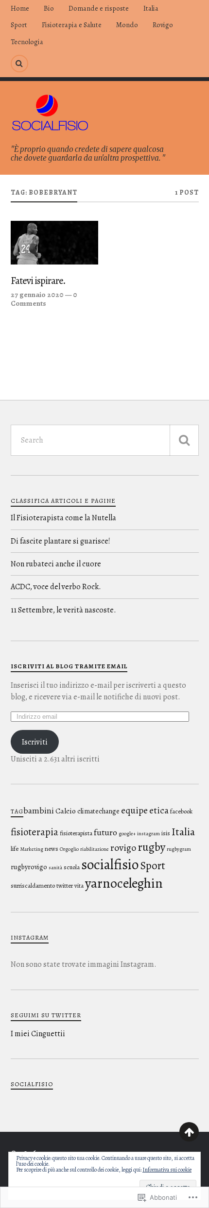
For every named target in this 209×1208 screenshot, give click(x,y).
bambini (38, 810)
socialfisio (110, 864)
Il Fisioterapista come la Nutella (63, 518)
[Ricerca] (184, 440)
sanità (55, 867)
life (14, 848)
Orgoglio (69, 849)
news (51, 848)
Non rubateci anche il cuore (56, 564)
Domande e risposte (99, 8)
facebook (181, 811)
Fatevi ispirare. (38, 280)
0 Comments (44, 298)
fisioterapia (34, 832)
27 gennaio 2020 (37, 294)
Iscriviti (35, 742)
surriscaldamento (33, 885)
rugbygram (179, 849)
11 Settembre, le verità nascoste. (63, 610)
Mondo (127, 25)
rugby (151, 847)
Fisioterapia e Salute (72, 25)
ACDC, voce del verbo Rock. (56, 586)
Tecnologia (27, 42)
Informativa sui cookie (167, 1170)
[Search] (19, 63)
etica (159, 810)
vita (79, 885)
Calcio (65, 811)
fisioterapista (76, 833)
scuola (72, 867)
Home (20, 8)
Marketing (31, 849)
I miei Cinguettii (38, 1033)
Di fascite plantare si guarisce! (60, 541)
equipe (134, 810)
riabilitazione (94, 849)
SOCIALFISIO (32, 1084)
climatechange (98, 811)
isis (165, 833)
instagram (148, 833)
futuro (105, 832)
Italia (150, 8)
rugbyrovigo (29, 867)
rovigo (123, 847)
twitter (64, 885)
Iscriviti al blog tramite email (69, 666)
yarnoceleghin (124, 883)
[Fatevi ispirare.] (55, 243)
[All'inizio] (189, 1132)
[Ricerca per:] (105, 440)
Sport (19, 25)
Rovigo (163, 25)
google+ (127, 833)
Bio (49, 8)
